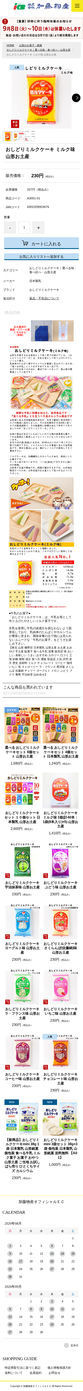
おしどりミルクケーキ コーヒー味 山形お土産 (22, 1076)
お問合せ (54, 1372)
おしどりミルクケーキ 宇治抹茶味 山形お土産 (22, 885)
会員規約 (36, 1372)
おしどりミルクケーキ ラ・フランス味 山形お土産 (22, 1013)
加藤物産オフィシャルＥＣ (41, 1202)
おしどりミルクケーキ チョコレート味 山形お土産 (60, 1078)
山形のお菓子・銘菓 (30, 45)
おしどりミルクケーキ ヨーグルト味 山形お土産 (22, 948)
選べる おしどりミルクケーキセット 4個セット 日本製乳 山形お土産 (61, 752)
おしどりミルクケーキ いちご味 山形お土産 (61, 1011)
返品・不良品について (44, 298)
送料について (14, 1372)
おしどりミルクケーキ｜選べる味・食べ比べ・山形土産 (38, 49)
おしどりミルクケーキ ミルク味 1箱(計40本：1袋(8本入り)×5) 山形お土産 (60, 819)
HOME (10, 45)
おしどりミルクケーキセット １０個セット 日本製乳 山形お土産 (22, 817)
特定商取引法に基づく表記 (22, 1367)
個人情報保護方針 (59, 1367)
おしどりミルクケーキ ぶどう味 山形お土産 (61, 885)
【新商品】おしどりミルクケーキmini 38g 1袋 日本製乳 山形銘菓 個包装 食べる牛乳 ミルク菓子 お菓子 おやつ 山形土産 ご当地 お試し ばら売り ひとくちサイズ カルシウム (22, 1155)
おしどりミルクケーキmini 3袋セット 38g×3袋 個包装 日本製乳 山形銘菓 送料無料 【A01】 (61, 1148)
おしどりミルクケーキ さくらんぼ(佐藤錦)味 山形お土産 (61, 948)
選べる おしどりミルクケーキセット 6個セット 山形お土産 (22, 752)
